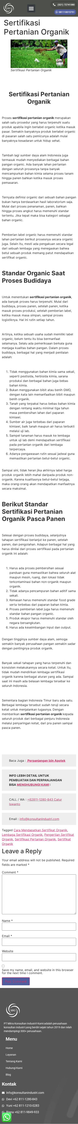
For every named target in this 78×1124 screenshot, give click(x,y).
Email (7, 935)
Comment (10, 872)
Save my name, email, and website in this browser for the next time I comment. (37, 971)
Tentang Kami (14, 1061)
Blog (8, 1074)
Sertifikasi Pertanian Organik (35, 839)
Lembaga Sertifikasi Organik (22, 835)
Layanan (11, 1054)
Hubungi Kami (14, 1067)
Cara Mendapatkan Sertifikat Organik (40, 830)
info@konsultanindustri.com (39, 819)
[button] (31, 8)
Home (9, 1048)
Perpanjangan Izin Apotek (46, 760)
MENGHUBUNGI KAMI (33, 785)
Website (7, 951)
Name (7, 920)
